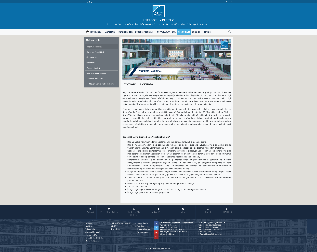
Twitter (156, 228)
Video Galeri (140, 226)
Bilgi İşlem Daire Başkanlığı (162, 248)
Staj (174, 32)
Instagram (156, 236)
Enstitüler (88, 226)
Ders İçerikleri (126, 32)
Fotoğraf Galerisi (142, 223)
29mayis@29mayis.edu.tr (175, 229)
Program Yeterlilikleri (95, 52)
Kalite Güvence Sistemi (96, 73)
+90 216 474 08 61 (213, 227)
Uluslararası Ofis (91, 235)
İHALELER (227, 212)
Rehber (183, 212)
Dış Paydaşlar (163, 32)
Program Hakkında (94, 47)
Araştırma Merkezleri (92, 232)
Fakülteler (88, 223)
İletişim (207, 32)
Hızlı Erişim (90, 2)
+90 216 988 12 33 (214, 225)
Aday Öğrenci (158, 212)
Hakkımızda (96, 32)
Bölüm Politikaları (96, 79)
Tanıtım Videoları (142, 232)
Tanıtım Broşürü (93, 68)
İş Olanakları (92, 57)
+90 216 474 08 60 (170, 225)
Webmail (90, 212)
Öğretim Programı (144, 32)
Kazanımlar (91, 63)
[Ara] (229, 31)
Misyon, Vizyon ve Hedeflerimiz (101, 84)
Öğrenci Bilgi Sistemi (109, 212)
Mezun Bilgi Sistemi (92, 241)
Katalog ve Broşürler (143, 229)
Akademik (110, 32)
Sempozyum (184, 32)
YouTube (156, 232)
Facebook (156, 223)
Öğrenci (196, 32)
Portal (208, 212)
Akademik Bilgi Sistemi (133, 213)
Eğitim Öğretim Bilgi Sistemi (94, 238)
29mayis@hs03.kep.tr (167, 234)
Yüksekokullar (90, 229)
